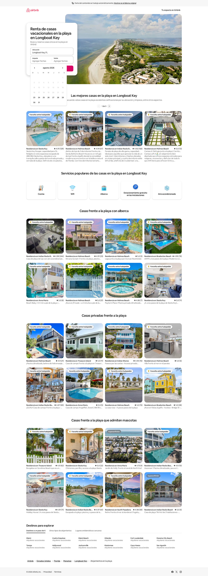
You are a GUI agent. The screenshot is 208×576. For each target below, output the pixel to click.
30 (34, 102)
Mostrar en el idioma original (125, 3)
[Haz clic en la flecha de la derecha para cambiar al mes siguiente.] (62, 68)
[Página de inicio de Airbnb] (32, 10)
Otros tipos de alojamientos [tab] (60, 531)
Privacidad (47, 572)
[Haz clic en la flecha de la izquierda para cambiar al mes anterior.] (34, 68)
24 (39, 97)
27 (53, 97)
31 (39, 102)
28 (58, 97)
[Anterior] (99, 106)
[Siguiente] (109, 106)
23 (34, 97)
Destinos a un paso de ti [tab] (35, 531)
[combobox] (51, 52)
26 (48, 97)
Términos (57, 572)
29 (63, 97)
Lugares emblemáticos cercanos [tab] (88, 531)
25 (44, 97)
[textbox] (41, 61)
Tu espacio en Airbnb (170, 10)
